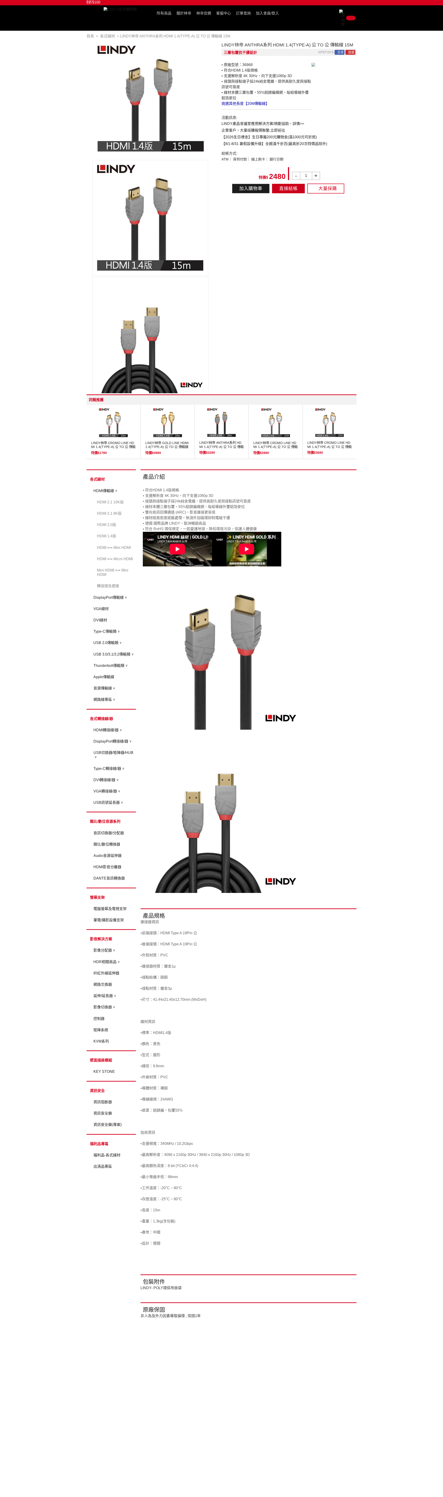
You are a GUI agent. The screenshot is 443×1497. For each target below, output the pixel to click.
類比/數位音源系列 (105, 821)
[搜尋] (336, 14)
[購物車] (347, 18)
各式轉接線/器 (101, 719)
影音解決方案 (101, 939)
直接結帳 (288, 188)
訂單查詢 (243, 13)
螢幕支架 (97, 897)
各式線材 (97, 479)
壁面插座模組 (101, 1060)
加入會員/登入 (267, 13)
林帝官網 (203, 13)
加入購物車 (250, 188)
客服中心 (223, 13)
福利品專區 (99, 1144)
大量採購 (327, 188)
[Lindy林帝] (120, 9)
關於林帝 (184, 13)
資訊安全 (97, 1091)
